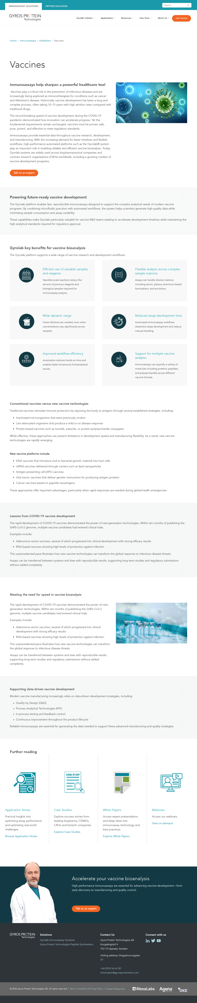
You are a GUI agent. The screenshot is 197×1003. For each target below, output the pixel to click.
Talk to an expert (24, 173)
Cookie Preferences (115, 988)
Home (13, 40)
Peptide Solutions (57, 6)
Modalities (45, 40)
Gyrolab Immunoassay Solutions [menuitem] (57, 940)
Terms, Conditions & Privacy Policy (86, 988)
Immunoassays (28, 40)
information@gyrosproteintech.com (119, 972)
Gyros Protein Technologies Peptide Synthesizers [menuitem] (66, 944)
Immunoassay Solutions (23, 6)
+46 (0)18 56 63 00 (110, 968)
